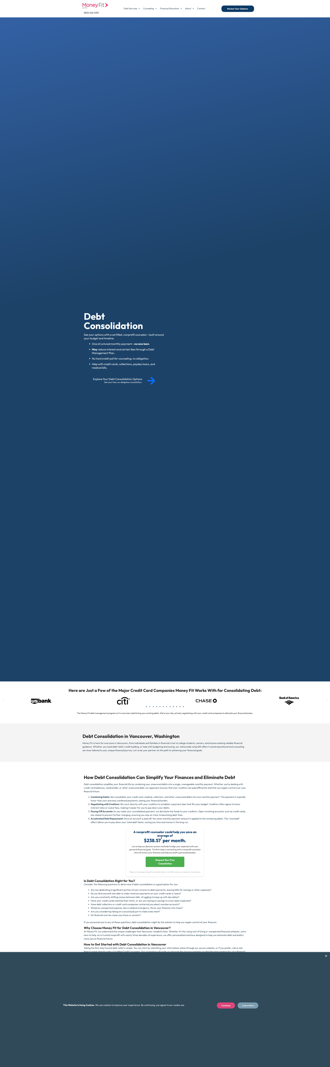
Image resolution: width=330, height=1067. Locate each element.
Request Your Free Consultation (165, 861)
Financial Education (169, 8)
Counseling (148, 8)
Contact (201, 8)
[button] (3, 700)
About (188, 8)
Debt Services (130, 8)
